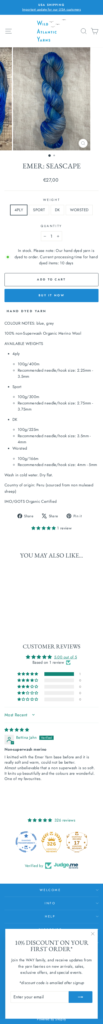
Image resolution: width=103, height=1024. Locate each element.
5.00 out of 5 (65, 657)
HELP (50, 916)
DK (57, 210)
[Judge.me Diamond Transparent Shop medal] (26, 841)
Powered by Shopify (51, 1019)
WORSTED (79, 210)
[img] (16, 730)
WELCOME (50, 890)
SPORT (39, 210)
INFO (50, 903)
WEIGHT (51, 199)
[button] (44, 528)
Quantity (51, 226)
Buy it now (51, 295)
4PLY (19, 210)
